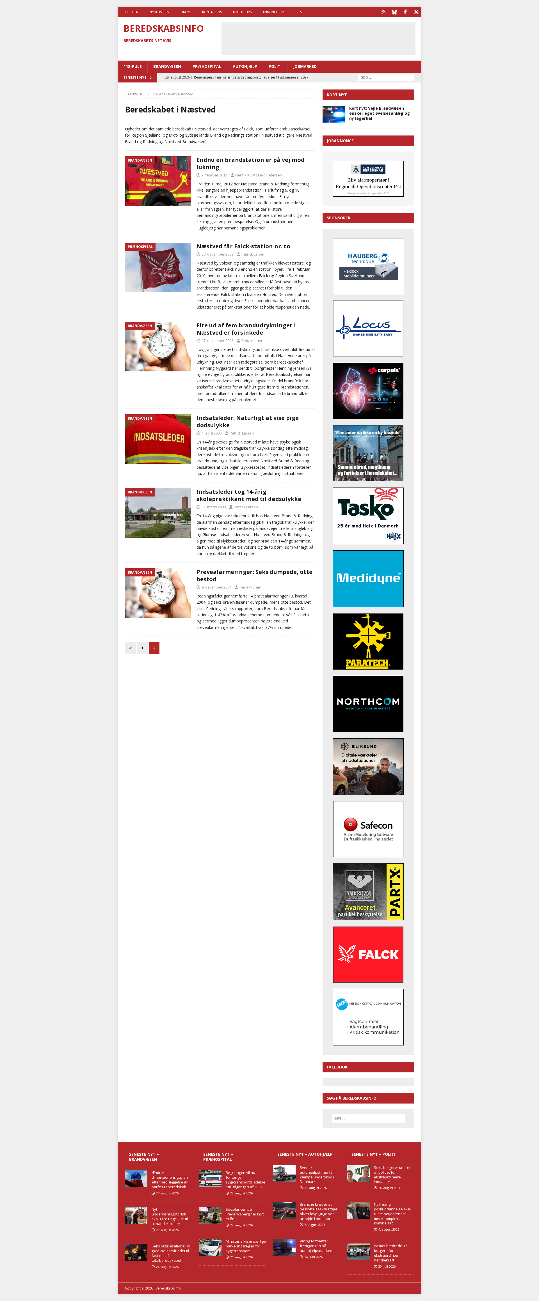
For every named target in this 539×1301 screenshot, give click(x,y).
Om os (186, 12)
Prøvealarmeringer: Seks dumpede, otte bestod (254, 575)
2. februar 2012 (214, 175)
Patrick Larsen (253, 254)
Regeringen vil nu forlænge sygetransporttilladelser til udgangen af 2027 (245, 1179)
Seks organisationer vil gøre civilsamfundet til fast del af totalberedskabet (171, 1253)
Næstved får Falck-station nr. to (243, 246)
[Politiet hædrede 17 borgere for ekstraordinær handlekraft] (358, 1251)
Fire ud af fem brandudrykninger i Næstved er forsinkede (246, 328)
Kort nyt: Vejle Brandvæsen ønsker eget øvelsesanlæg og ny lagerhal (379, 113)
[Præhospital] (158, 267)
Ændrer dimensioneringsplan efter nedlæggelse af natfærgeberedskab (170, 1179)
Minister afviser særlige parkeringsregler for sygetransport (246, 1246)
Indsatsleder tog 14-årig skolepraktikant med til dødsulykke (249, 495)
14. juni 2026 (313, 1257)
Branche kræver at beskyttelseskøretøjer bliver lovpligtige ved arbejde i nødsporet (318, 1211)
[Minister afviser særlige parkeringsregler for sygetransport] (210, 1247)
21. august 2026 (241, 1257)
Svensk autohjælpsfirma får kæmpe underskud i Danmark (317, 1174)
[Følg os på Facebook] (405, 12)
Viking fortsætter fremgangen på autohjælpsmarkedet (318, 1245)
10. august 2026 (315, 1188)
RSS (299, 12)
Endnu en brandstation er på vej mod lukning (251, 163)
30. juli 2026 (387, 1266)
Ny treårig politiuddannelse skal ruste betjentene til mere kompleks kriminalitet (392, 1214)
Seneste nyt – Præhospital (218, 1156)
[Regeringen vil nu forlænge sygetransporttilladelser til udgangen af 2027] (210, 1178)
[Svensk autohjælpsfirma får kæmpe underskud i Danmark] (284, 1173)
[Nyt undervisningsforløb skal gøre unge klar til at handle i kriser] (136, 1215)
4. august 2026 (388, 1229)
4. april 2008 (211, 433)
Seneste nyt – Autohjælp (305, 1154)
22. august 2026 (241, 1225)
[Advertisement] (318, 37)
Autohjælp (245, 66)
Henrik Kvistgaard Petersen (258, 175)
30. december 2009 (217, 254)
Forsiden (131, 12)
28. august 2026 (241, 1193)
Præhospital (207, 66)
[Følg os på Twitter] (416, 12)
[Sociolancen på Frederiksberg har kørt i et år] (210, 1215)
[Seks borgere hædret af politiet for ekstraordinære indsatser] (358, 1173)
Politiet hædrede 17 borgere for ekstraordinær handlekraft (390, 1253)
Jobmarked (305, 66)
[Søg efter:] (386, 77)
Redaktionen (252, 340)
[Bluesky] (394, 12)
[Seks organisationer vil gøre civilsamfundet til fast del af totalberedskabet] (136, 1252)
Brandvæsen (167, 66)
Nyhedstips (242, 12)
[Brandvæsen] (158, 181)
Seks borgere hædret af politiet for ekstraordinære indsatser (392, 1174)
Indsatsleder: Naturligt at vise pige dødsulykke (248, 421)
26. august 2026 (167, 1267)
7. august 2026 (314, 1224)
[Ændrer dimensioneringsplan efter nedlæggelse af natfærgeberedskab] (136, 1178)
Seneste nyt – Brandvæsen (144, 1156)
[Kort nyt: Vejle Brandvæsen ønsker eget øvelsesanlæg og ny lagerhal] (334, 114)
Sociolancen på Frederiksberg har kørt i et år (246, 1214)
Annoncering (274, 12)
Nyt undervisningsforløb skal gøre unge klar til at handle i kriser (170, 1216)
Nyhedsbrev (159, 12)
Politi (275, 66)
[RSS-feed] (383, 12)
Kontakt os (212, 12)
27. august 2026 (167, 1193)
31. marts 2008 (214, 506)
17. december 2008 (217, 340)
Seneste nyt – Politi (373, 1154)
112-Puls (133, 66)
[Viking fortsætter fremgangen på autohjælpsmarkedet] (284, 1247)
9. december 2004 (216, 587)
